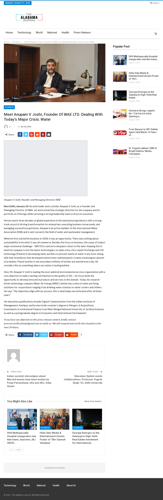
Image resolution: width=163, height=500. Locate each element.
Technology (24, 32)
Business (9, 107)
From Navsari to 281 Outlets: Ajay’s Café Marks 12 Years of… (143, 132)
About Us (71, 485)
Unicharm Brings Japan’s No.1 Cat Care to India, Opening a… (142, 113)
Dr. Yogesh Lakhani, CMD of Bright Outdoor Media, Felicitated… (143, 151)
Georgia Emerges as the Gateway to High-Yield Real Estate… (143, 95)
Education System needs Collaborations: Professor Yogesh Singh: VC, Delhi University (83, 379)
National (52, 32)
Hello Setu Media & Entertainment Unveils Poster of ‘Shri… (144, 76)
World (39, 32)
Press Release (82, 32)
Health (65, 32)
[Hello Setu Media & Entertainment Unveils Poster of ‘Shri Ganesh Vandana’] (55, 419)
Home (9, 32)
